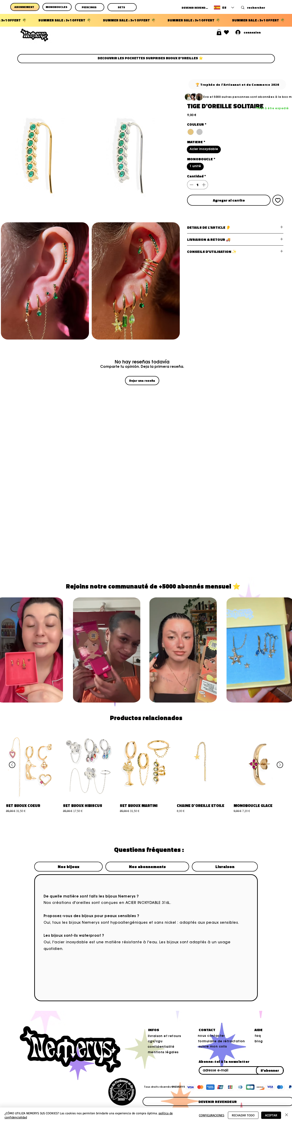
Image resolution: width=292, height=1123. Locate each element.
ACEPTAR (271, 1115)
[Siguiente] (280, 765)
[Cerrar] (286, 1115)
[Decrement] (191, 184)
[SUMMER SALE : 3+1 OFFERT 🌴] (146, 20)
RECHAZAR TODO (243, 1115)
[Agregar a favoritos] (277, 200)
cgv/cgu (155, 1041)
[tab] (68, 866)
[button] (219, 32)
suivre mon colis (212, 1046)
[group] (146, 776)
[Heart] (226, 32)
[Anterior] (12, 765)
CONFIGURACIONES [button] (211, 1115)
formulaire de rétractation (221, 1041)
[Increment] (204, 184)
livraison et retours (164, 1036)
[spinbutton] (197, 184)
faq (258, 1036)
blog (259, 1041)
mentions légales (163, 1052)
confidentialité (161, 1047)
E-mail (201, 1065)
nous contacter (211, 1036)
